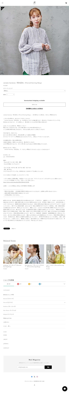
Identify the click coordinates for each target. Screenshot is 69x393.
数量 (4, 94)
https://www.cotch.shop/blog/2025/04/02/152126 (16, 182)
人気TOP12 (6, 322)
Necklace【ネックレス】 (9, 306)
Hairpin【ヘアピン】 (8, 314)
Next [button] (67, 40)
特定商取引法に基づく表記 (39, 381)
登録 (48, 367)
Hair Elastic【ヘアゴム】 (9, 310)
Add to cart (34, 104)
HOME (5, 335)
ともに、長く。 (7, 326)
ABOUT (5, 339)
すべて (8, 284)
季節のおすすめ (7, 318)
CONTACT (6, 348)
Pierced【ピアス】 (8, 302)
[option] (34, 40)
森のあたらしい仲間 (8, 294)
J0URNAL (5, 343)
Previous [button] (1, 40)
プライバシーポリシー (29, 381)
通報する (14, 228)
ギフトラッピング (8, 88)
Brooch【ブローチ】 (8, 298)
